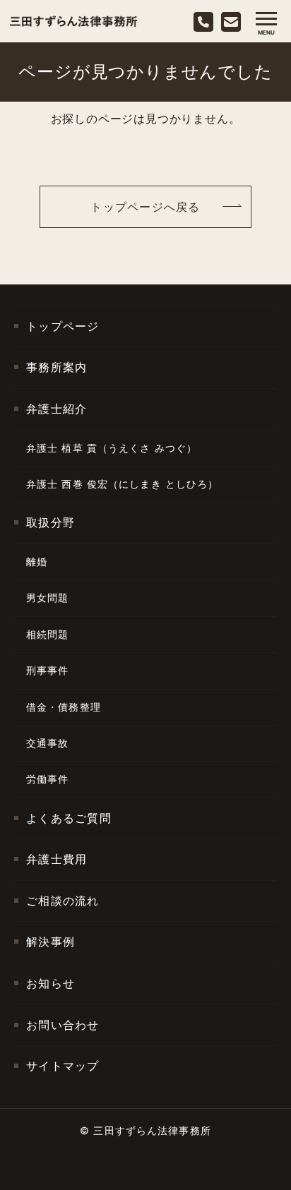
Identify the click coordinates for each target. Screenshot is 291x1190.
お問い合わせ (63, 1025)
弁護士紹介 (56, 409)
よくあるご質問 (69, 818)
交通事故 (47, 743)
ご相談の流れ (63, 901)
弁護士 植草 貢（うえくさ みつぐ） (111, 448)
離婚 (36, 561)
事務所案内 (56, 367)
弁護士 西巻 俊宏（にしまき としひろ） (122, 484)
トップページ (63, 326)
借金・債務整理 (63, 707)
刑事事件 (47, 670)
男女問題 (47, 597)
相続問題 (47, 634)
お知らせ (50, 983)
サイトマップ (63, 1066)
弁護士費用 (56, 859)
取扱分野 (50, 522)
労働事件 (47, 779)
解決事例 (50, 941)
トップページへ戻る (145, 207)
